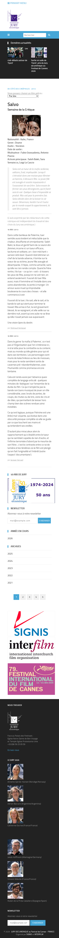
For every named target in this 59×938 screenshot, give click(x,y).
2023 (10, 568)
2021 (10, 582)
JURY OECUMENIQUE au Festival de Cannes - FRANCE (32, 932)
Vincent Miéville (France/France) (22, 879)
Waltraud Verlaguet (18, 328)
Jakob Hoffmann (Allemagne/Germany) (24, 857)
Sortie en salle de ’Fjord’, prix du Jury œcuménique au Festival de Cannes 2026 (39, 65)
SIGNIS (29, 934)
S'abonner (44, 520)
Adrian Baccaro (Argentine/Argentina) (24, 804)
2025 (10, 553)
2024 (10, 561)
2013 (33, 89)
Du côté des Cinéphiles (19, 89)
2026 (10, 538)
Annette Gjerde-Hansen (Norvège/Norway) (26, 782)
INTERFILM (38, 934)
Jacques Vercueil (17, 460)
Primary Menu (18, 3)
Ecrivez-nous (13, 750)
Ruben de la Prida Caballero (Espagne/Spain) (27, 901)
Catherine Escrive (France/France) (22, 825)
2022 (10, 575)
